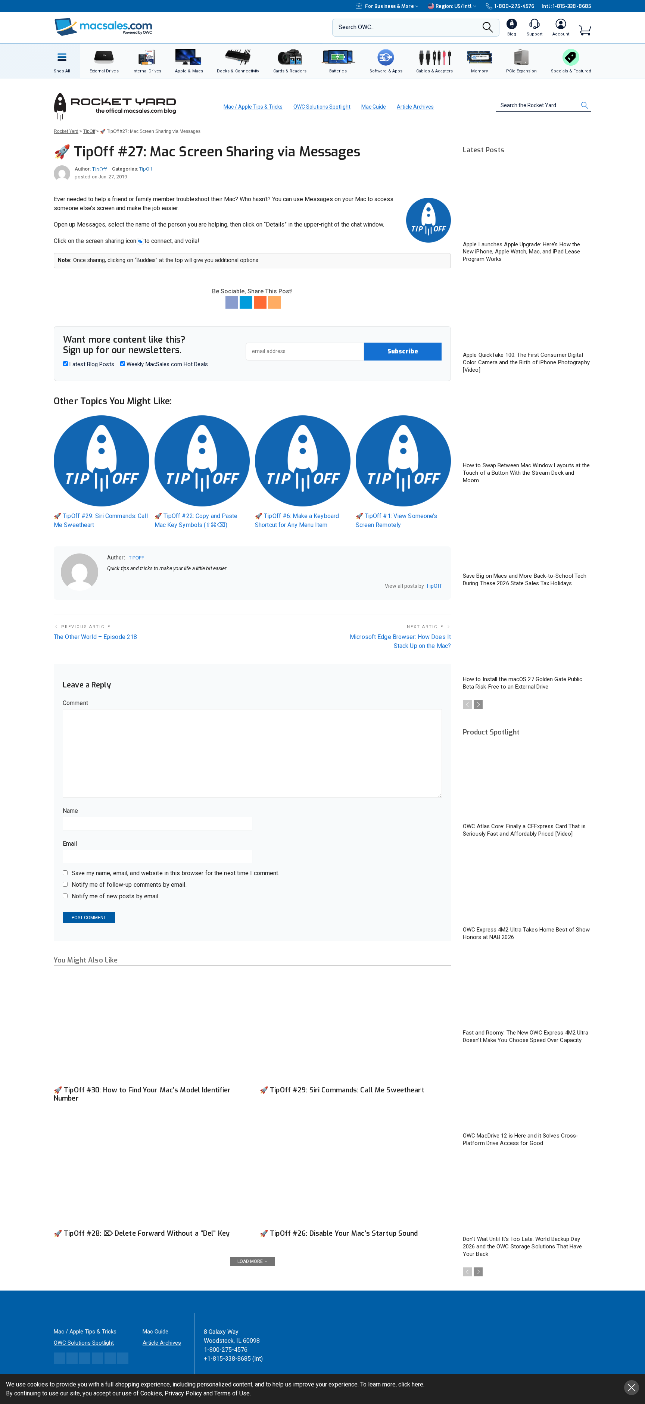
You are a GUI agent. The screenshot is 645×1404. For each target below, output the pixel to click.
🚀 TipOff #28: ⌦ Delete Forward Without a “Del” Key (142, 1233)
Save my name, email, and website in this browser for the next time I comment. (175, 873)
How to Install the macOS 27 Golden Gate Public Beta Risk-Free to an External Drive (523, 683)
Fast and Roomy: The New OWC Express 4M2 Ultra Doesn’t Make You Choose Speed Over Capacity (526, 1036)
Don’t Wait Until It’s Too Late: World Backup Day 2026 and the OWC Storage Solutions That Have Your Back (522, 1246)
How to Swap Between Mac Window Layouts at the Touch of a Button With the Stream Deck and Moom (526, 473)
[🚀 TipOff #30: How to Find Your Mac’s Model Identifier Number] (149, 1028)
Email (70, 843)
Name (70, 810)
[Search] (487, 29)
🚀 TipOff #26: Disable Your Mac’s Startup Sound (339, 1233)
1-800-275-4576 (514, 6)
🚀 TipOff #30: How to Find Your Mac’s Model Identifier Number (142, 1094)
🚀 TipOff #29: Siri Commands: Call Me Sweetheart (342, 1090)
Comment (75, 702)
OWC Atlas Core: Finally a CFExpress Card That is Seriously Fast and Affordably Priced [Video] (524, 830)
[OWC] (103, 28)
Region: (454, 6)
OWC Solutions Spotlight (321, 107)
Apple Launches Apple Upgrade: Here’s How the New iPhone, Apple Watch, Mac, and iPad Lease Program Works (521, 252)
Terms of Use (232, 1393)
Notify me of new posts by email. (116, 896)
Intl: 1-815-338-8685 (566, 6)
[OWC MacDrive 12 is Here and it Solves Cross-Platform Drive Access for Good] (527, 1091)
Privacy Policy (183, 1393)
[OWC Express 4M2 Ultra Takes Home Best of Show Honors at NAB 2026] (527, 885)
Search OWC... (356, 27)
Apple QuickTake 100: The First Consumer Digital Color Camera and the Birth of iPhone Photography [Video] (526, 362)
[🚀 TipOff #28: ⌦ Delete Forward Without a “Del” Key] (149, 1171)
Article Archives (415, 107)
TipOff (99, 169)
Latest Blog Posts (91, 364)
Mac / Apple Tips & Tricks (253, 107)
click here (410, 1384)
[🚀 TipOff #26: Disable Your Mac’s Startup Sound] (355, 1171)
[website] (109, 586)
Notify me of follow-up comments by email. (129, 884)
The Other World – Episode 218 (95, 636)
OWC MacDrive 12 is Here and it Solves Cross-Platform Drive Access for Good (520, 1139)
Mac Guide (373, 107)
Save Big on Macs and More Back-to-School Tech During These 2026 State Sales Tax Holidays (525, 579)
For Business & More (389, 6)
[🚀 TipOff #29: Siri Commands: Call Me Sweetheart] (355, 1028)
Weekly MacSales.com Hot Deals (166, 364)
